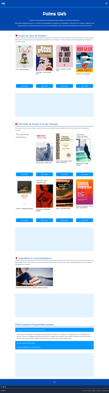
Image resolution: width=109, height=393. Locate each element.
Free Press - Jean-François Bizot (43, 73)
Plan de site (84, 390)
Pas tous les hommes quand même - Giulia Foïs (64, 161)
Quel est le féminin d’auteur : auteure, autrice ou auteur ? (32, 287)
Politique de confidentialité (102, 390)
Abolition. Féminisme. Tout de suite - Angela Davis (84, 206)
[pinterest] (5, 386)
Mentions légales (92, 390)
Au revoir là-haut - (21, 137)
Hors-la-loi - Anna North (83, 74)
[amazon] (1, 386)
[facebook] (3, 386)
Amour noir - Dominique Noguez (43, 209)
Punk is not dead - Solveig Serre (63, 69)
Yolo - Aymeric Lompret (22, 69)
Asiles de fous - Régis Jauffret (82, 164)
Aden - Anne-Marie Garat (63, 208)
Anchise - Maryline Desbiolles (24, 208)
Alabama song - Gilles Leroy (44, 162)
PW (3, 3)
